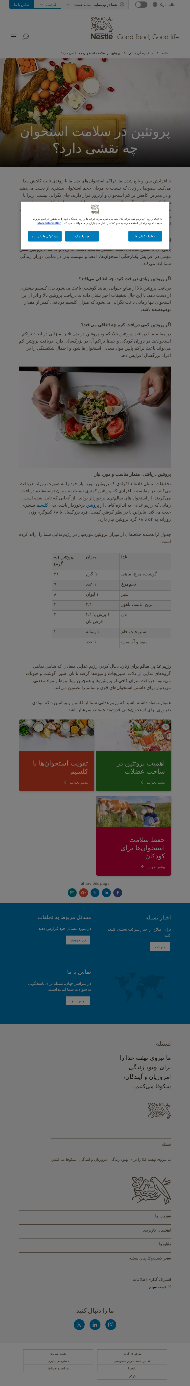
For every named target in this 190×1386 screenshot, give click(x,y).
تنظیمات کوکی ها (145, 236)
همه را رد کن (82, 236)
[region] (95, 226)
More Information (49, 223)
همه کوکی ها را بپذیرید (45, 236)
